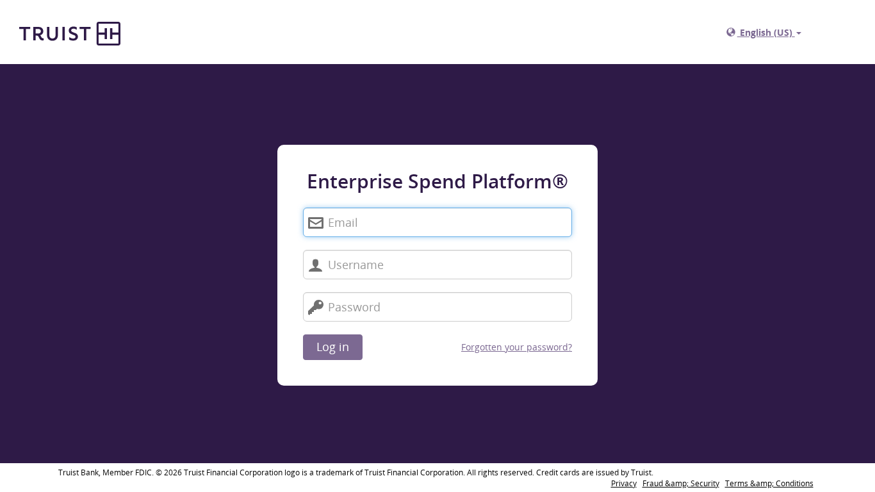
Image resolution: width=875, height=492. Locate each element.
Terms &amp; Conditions (769, 483)
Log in (332, 346)
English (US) (766, 32)
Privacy (624, 483)
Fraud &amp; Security (680, 483)
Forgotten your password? (516, 347)
